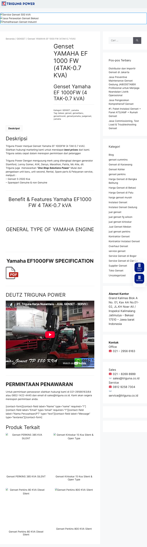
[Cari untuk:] (121, 40)
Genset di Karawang (120, 164)
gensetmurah (60, 116)
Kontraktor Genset (119, 236)
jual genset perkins (119, 231)
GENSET (21, 38)
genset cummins (118, 159)
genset (68, 113)
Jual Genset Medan (120, 226)
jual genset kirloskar (120, 221)
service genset (117, 251)
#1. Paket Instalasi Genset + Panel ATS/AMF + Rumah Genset (125, 112)
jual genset (115, 212)
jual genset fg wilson (120, 217)
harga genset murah (120, 197)
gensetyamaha (74, 116)
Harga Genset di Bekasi (122, 187)
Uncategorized (117, 275)
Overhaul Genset (118, 246)
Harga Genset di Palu (121, 192)
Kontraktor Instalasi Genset (124, 241)
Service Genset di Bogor (123, 256)
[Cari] (137, 40)
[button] (143, 4)
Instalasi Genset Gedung (123, 207)
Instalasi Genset (118, 202)
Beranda (10, 38)
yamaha (75, 110)
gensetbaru (78, 113)
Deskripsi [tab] (14, 128)
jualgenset (86, 116)
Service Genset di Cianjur (123, 260)
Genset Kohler (117, 169)
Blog (111, 154)
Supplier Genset (118, 265)
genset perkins (117, 174)
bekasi (61, 113)
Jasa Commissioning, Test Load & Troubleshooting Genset (124, 125)
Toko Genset (116, 270)
